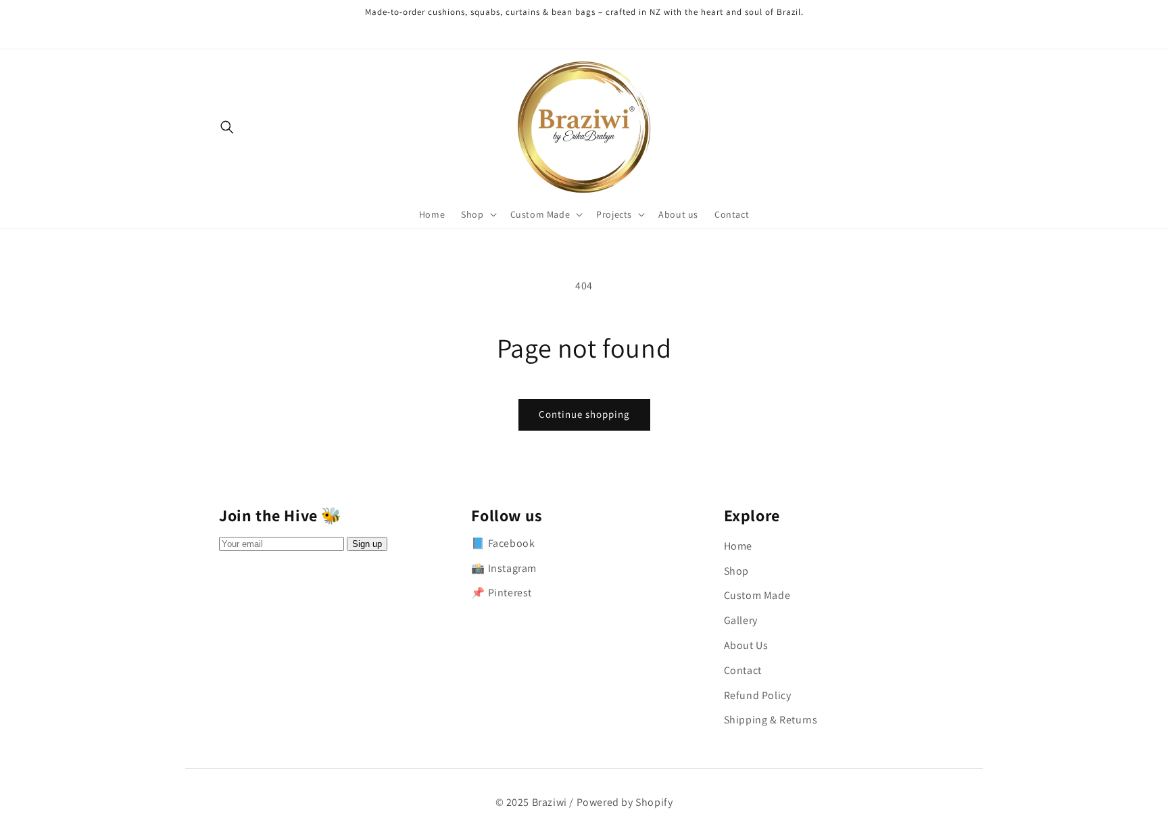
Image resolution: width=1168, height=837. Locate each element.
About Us (746, 645)
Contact (743, 670)
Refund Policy (758, 695)
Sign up (367, 544)
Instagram (512, 568)
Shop (736, 571)
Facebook (511, 543)
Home (738, 546)
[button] (477, 214)
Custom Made (757, 595)
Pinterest (510, 592)
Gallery (741, 620)
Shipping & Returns (771, 720)
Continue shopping (584, 414)
